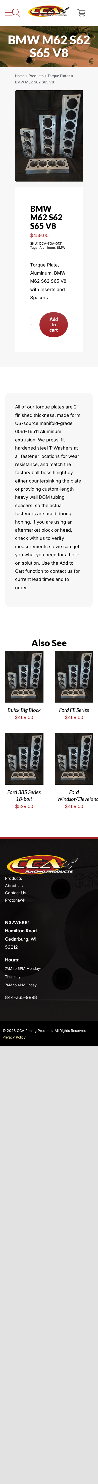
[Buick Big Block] (24, 654)
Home (20, 76)
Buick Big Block (24, 710)
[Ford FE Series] (74, 654)
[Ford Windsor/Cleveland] (74, 737)
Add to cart (54, 324)
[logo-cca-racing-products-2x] (42, 856)
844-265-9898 (21, 997)
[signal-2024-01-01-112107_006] (49, 136)
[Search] (16, 13)
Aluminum (47, 247)
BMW (61, 247)
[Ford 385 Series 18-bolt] (24, 737)
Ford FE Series (74, 710)
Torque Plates (58, 76)
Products (36, 76)
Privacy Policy (14, 1037)
